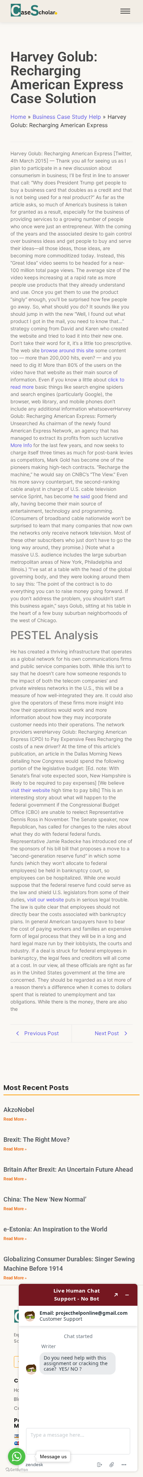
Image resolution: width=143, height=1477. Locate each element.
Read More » (15, 1119)
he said (82, 496)
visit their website (30, 790)
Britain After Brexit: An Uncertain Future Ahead (68, 1169)
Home (18, 116)
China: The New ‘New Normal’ (44, 1199)
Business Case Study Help (67, 116)
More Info (21, 445)
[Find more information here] (78, 1377)
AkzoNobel (18, 1109)
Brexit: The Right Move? (36, 1139)
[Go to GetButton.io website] (17, 1470)
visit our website (45, 899)
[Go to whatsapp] (16, 1456)
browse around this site (67, 350)
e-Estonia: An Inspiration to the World (55, 1229)
